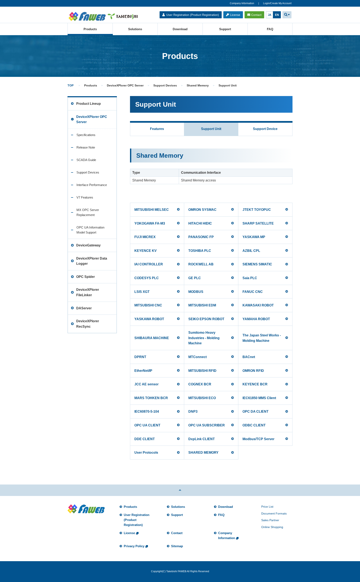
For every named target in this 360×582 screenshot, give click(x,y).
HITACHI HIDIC (200, 223)
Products (90, 29)
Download (180, 29)
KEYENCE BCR (255, 384)
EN (277, 14)
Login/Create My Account (277, 3)
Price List (267, 506)
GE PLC (194, 278)
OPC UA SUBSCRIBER (206, 425)
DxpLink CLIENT (201, 439)
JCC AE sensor (146, 384)
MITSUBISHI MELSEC (151, 209)
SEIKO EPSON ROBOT (206, 319)
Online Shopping (272, 527)
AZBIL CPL (251, 250)
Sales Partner (270, 520)
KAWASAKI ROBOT (258, 305)
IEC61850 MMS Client (259, 398)
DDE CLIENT (144, 439)
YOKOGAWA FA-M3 (149, 223)
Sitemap (177, 546)
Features (157, 129)
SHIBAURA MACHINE (151, 338)
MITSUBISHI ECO (202, 398)
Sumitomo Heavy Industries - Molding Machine (204, 338)
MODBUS (195, 291)
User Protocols (146, 452)
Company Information (242, 3)
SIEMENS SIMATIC (257, 264)
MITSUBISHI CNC (148, 305)
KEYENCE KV (145, 250)
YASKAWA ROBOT (149, 319)
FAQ (270, 29)
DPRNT (140, 357)
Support (225, 29)
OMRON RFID (253, 370)
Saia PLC (249, 278)
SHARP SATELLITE (258, 223)
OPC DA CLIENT (255, 411)
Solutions (135, 29)
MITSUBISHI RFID (202, 370)
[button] (286, 14)
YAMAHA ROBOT (256, 319)
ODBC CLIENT (254, 425)
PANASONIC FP (201, 237)
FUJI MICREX (145, 237)
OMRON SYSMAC (202, 209)
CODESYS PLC (146, 278)
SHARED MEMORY (203, 452)
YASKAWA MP (253, 237)
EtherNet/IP (143, 370)
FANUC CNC (252, 291)
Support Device (265, 129)
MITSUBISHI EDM (202, 305)
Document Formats (274, 513)
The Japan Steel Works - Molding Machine (261, 337)
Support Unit (211, 129)
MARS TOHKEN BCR (151, 398)
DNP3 (193, 411)
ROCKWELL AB (201, 264)
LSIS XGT (142, 291)
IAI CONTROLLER (148, 264)
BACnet (248, 357)
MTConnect (197, 357)
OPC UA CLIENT (147, 425)
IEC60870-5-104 (146, 411)
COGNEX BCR (199, 384)
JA (269, 14)
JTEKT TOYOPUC (256, 209)
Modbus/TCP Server (258, 439)
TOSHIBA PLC (199, 250)
